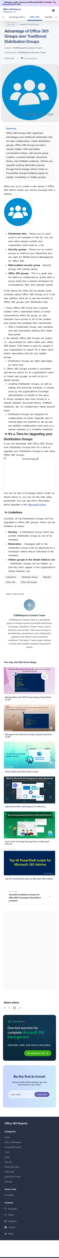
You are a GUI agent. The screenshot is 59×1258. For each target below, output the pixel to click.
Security (8, 1162)
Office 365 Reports (16, 1123)
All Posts (8, 1181)
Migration (47, 577)
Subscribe (42, 1094)
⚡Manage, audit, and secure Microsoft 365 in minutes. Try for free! (29, 3)
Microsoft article (36, 504)
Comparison (11, 577)
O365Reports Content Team (27, 48)
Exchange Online (17, 17)
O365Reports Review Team (31, 52)
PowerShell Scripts (13, 1147)
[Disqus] (29, 950)
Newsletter (9, 1195)
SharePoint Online (12, 1176)
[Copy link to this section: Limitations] (6, 512)
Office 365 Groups (29, 582)
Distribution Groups (30, 577)
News (7, 1157)
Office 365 (35, 17)
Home (7, 1137)
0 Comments (30, 58)
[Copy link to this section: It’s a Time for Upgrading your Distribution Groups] (6, 434)
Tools (7, 1152)
